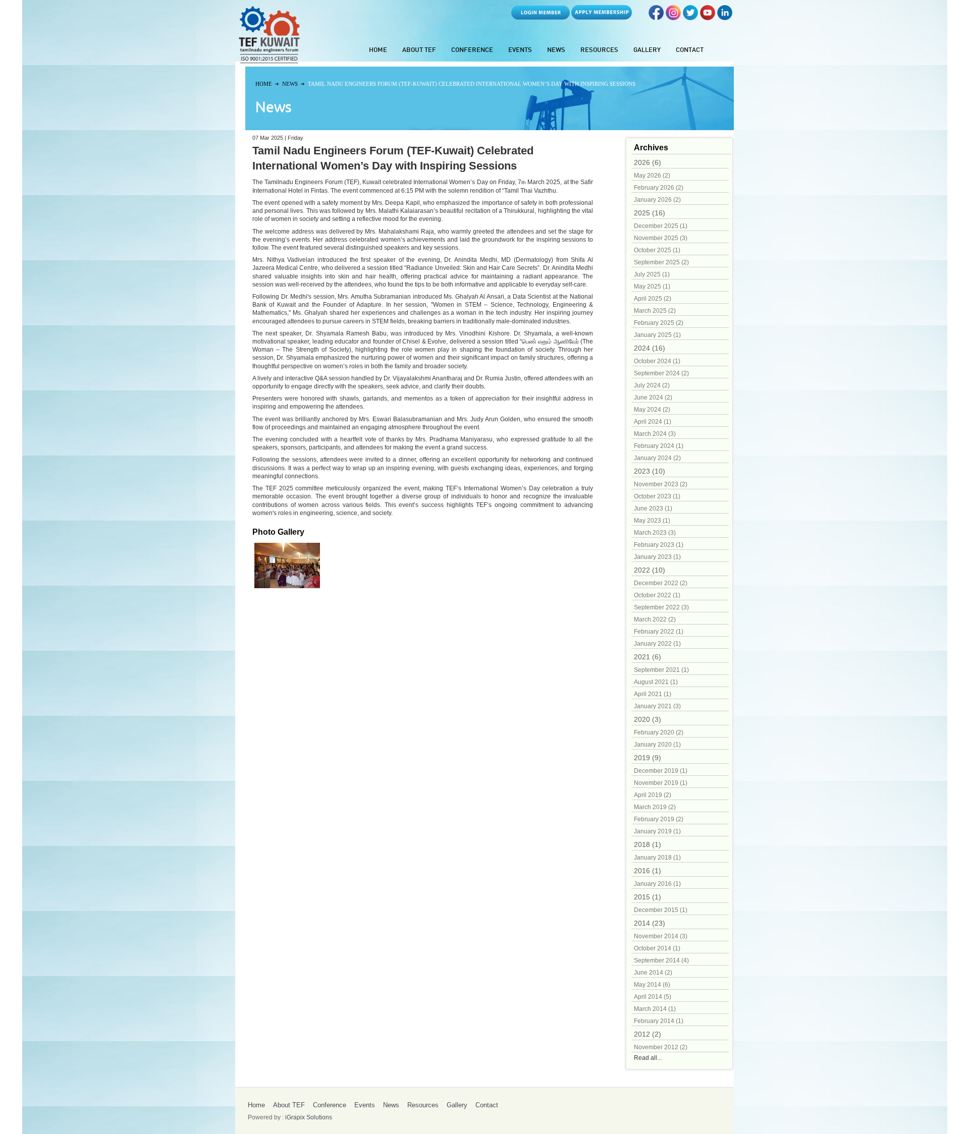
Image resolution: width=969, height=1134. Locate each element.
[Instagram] (673, 17)
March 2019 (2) (655, 807)
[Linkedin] (724, 17)
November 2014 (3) (660, 936)
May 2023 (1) (652, 521)
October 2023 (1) (657, 496)
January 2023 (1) (657, 557)
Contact (690, 50)
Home (378, 50)
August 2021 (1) (656, 682)
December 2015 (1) (660, 910)
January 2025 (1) (657, 335)
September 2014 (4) (661, 960)
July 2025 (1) (652, 274)
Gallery (647, 50)
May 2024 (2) (652, 410)
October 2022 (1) (657, 595)
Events (520, 50)
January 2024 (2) (657, 458)
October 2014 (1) (657, 948)
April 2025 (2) (652, 299)
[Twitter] (690, 17)
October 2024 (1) (657, 361)
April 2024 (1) (652, 422)
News (556, 50)
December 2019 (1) (660, 771)
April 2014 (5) (652, 997)
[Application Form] (601, 17)
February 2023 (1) (658, 545)
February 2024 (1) (658, 446)
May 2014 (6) (652, 985)
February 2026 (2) (658, 188)
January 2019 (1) (657, 831)
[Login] (540, 17)
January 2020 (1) (657, 745)
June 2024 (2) (653, 397)
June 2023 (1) (653, 508)
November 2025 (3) (660, 238)
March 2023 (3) (655, 533)
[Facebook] (656, 17)
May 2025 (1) (652, 287)
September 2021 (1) (661, 670)
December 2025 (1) (660, 226)
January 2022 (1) (657, 644)
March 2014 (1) (655, 1009)
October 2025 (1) (657, 250)
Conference (472, 50)
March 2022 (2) (655, 619)
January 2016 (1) (657, 884)
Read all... (648, 1057)
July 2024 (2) (652, 385)
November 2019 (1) (660, 783)
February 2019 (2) (658, 819)
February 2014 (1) (658, 1021)
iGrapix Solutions (308, 1117)
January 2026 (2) (657, 200)
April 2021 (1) (652, 694)
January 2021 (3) (657, 706)
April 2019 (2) (652, 795)
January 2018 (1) (657, 858)
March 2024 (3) (655, 434)
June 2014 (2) (653, 973)
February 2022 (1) (658, 632)
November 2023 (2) (660, 484)
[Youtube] (707, 17)
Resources (599, 50)
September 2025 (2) (661, 262)
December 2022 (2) (660, 583)
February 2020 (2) (658, 732)
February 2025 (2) (658, 323)
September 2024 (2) (661, 373)
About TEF (419, 50)
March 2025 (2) (655, 311)
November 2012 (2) (660, 1047)
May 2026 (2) (652, 176)
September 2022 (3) (661, 607)
